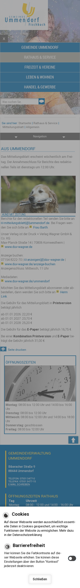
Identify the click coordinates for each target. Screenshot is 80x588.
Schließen (40, 579)
